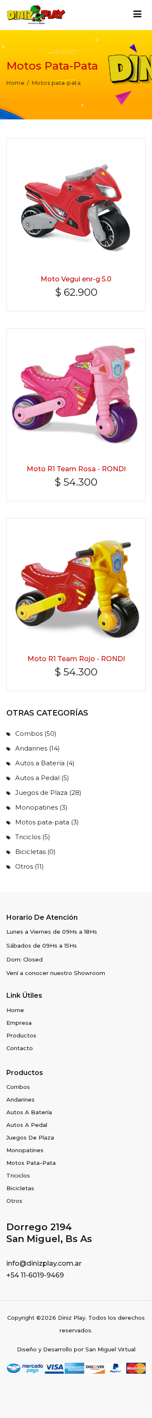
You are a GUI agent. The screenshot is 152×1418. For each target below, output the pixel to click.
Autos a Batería (45, 763)
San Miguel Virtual (110, 1349)
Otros (29, 866)
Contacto (19, 1048)
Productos (21, 1035)
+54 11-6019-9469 (35, 1275)
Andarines (37, 748)
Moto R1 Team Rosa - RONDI (76, 469)
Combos (36, 733)
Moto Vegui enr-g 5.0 (76, 279)
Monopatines (41, 807)
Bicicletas (35, 852)
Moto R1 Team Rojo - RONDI (76, 659)
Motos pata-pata (47, 822)
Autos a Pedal (42, 778)
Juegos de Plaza (48, 793)
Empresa (19, 1022)
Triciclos (32, 837)
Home (15, 83)
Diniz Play (71, 1317)
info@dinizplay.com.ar (43, 1263)
